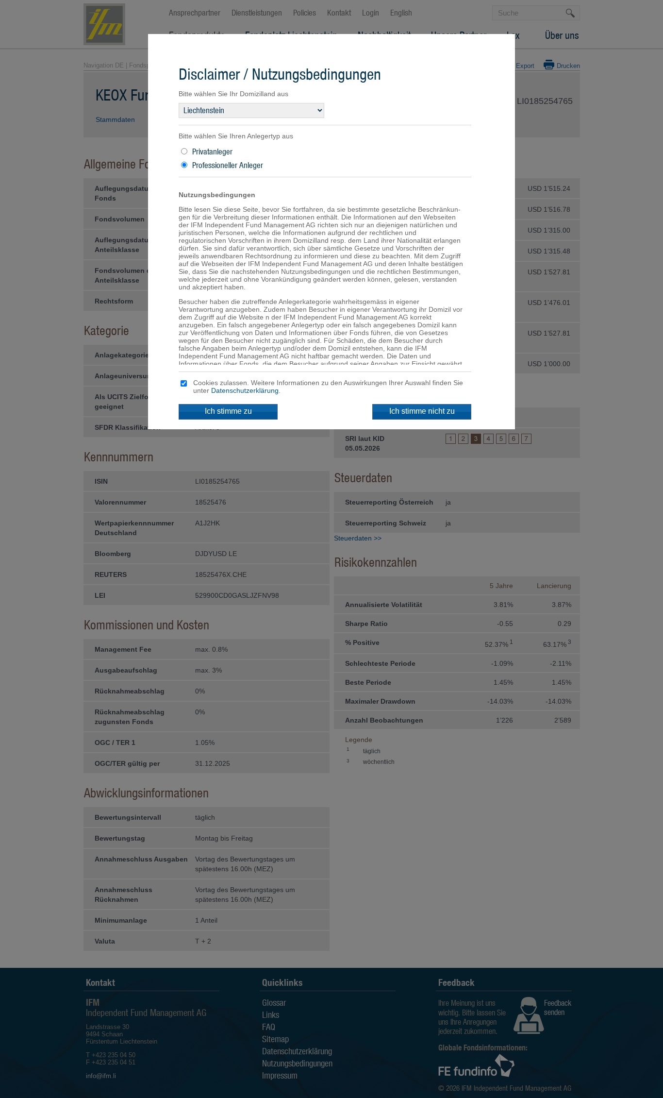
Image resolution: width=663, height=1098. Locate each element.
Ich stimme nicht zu (422, 411)
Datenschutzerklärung (245, 390)
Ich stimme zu (228, 411)
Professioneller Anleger (227, 165)
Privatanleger (212, 151)
